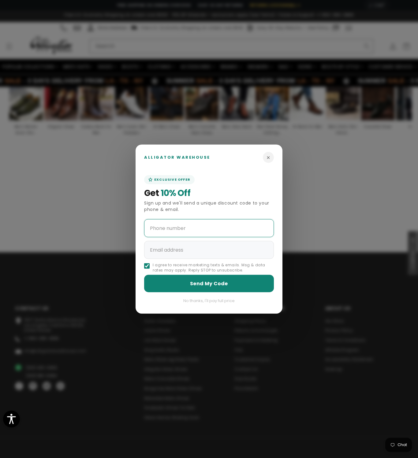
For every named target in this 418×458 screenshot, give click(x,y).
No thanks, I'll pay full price (209, 300)
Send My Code (209, 283)
